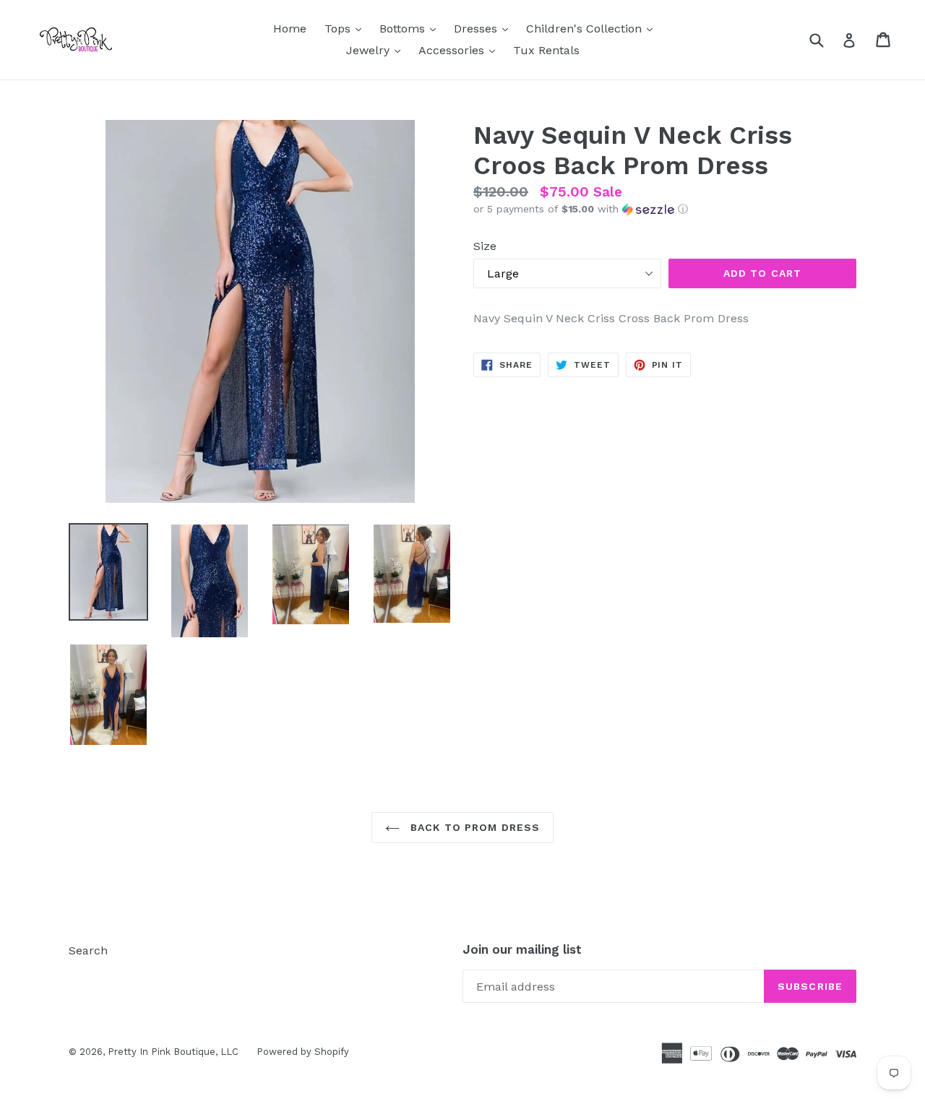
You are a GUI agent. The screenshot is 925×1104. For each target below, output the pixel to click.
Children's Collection (593, 28)
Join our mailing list (522, 949)
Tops (346, 28)
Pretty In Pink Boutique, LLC (173, 1051)
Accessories (460, 50)
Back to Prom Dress (473, 827)
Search (88, 950)
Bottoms (411, 28)
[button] (664, 209)
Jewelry (377, 50)
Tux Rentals (546, 50)
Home (289, 28)
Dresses (484, 28)
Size (484, 246)
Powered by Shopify (303, 1051)
